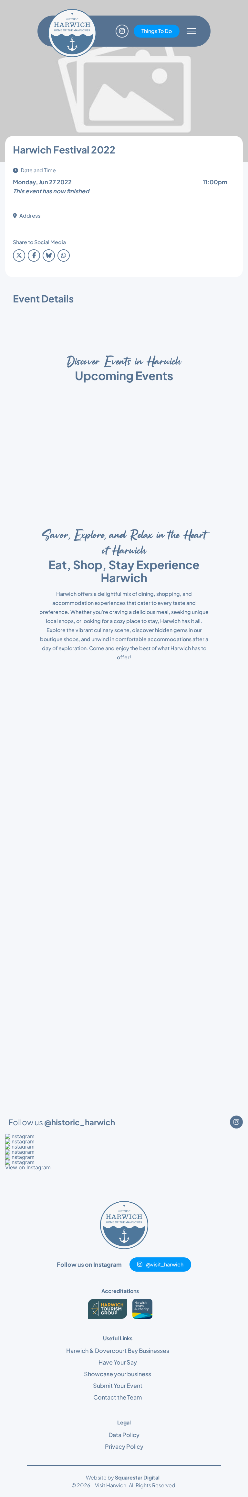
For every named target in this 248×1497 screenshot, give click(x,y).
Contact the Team (117, 1397)
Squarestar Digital (137, 1477)
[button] (124, 1136)
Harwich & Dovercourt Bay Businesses (117, 1350)
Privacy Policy (124, 1446)
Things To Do (156, 31)
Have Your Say (117, 1362)
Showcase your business (117, 1374)
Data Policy (124, 1434)
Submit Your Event (117, 1385)
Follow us (61, 1122)
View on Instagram (28, 1167)
